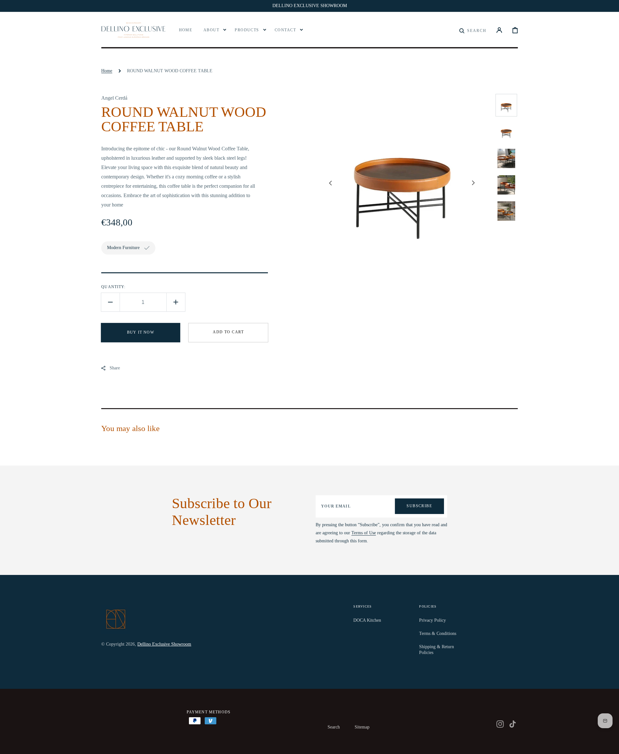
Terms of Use (363, 532)
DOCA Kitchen (367, 620)
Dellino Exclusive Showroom (164, 644)
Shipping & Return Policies (436, 649)
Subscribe (419, 506)
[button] (472, 30)
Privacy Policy (432, 620)
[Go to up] (609, 744)
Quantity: (113, 287)
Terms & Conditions (437, 633)
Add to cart (228, 332)
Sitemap (362, 727)
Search (334, 727)
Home (106, 70)
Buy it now (140, 332)
